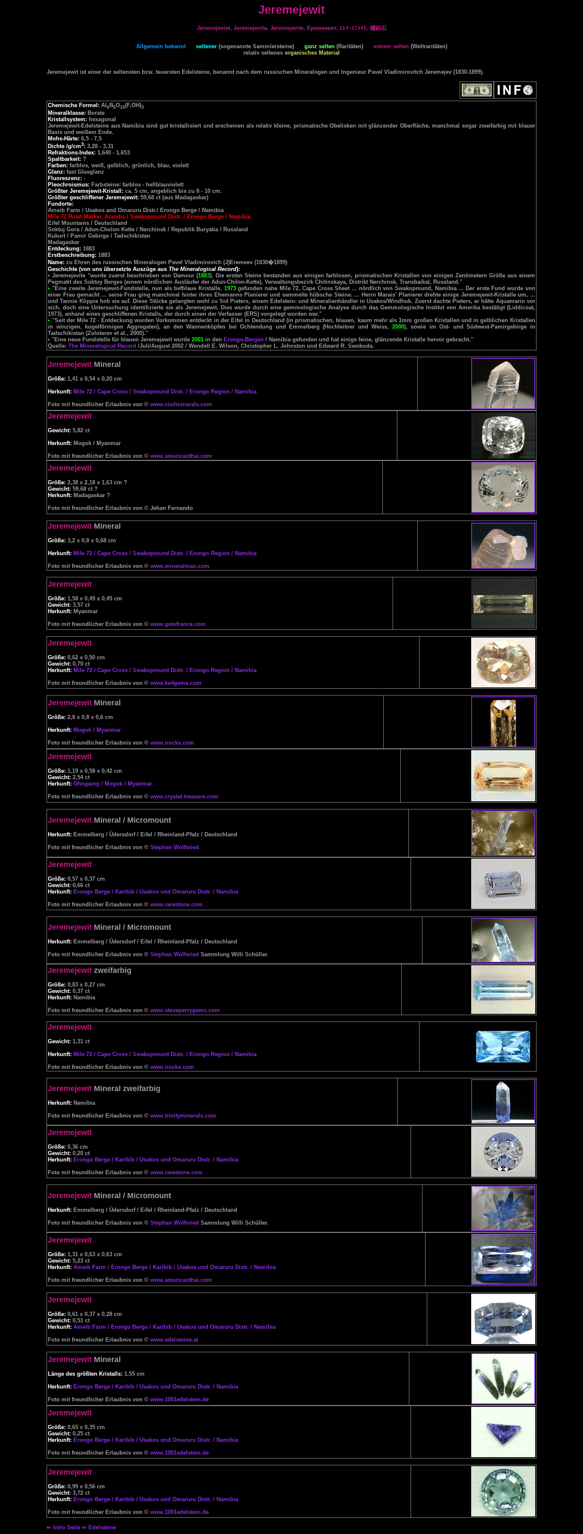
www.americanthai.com (181, 456)
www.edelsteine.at (174, 1339)
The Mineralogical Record (102, 346)
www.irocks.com (172, 742)
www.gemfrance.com (178, 624)
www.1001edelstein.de (179, 1399)
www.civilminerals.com (181, 404)
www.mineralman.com (180, 566)
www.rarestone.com (176, 904)
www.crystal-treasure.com (184, 796)
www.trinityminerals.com (183, 1115)
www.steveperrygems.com (185, 1010)
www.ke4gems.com (175, 683)
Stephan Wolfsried (174, 847)
